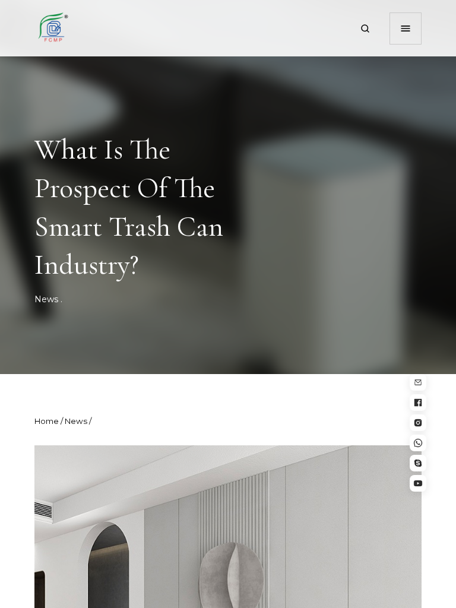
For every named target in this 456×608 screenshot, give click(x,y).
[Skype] (418, 463)
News (46, 299)
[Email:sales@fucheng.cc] (418, 382)
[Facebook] (418, 402)
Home (46, 421)
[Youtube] (418, 483)
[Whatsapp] (418, 443)
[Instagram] (418, 422)
